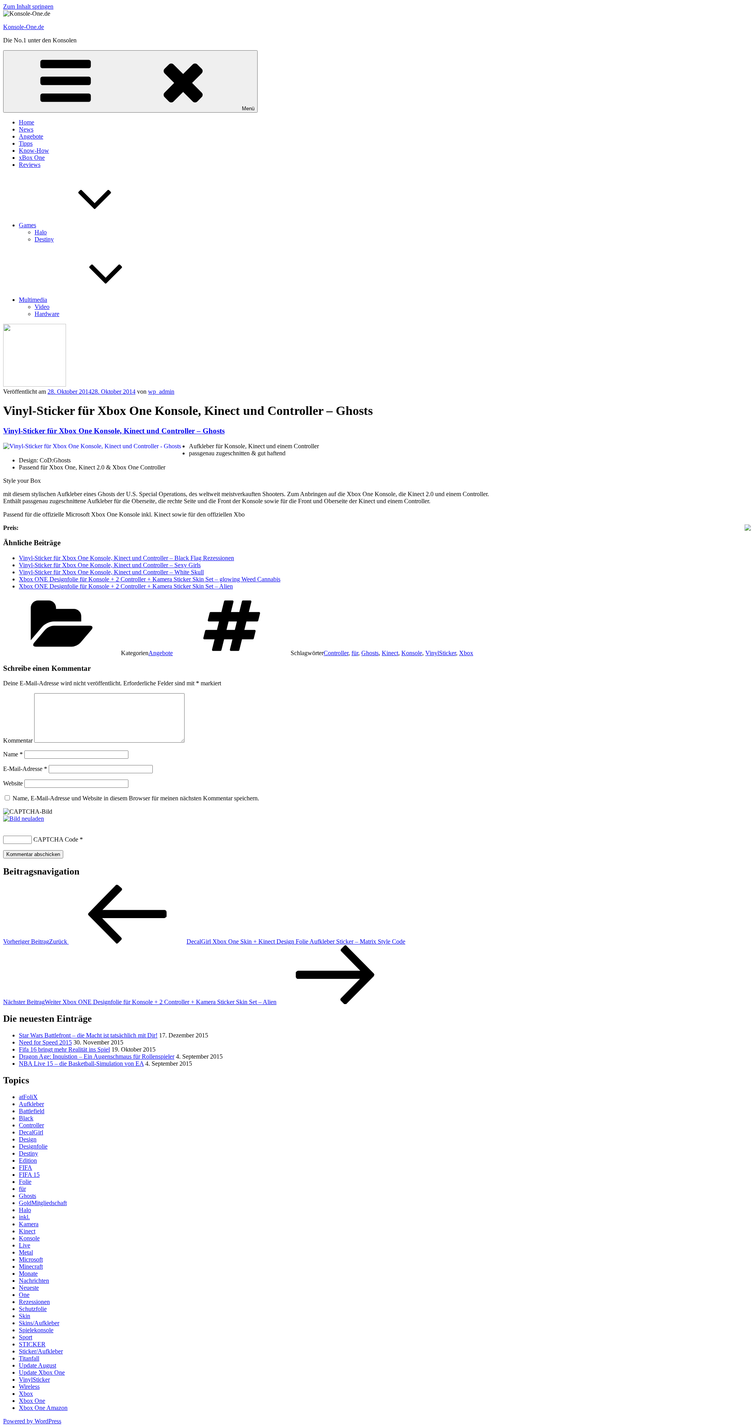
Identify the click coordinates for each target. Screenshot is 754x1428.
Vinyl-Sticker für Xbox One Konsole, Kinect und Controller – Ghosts (114, 431)
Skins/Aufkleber (39, 1323)
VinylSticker (440, 653)
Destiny (44, 239)
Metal (26, 1252)
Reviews (29, 164)
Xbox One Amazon (43, 1407)
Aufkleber (31, 1104)
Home (26, 122)
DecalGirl (31, 1132)
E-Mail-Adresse (25, 768)
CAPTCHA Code (55, 839)
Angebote (31, 136)
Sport (25, 1337)
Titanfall (29, 1358)
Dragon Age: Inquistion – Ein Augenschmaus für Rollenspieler (96, 1056)
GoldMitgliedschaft (43, 1203)
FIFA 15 (29, 1174)
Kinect (390, 653)
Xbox (466, 653)
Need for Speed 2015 (45, 1042)
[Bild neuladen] (23, 818)
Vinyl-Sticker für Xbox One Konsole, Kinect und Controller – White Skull (111, 572)
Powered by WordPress (32, 1421)
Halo (41, 232)
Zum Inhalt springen (28, 6)
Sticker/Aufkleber (41, 1351)
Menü (248, 108)
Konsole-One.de (23, 27)
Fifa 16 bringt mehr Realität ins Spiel (64, 1049)
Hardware (47, 313)
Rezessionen (34, 1301)
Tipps (26, 143)
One (24, 1294)
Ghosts (370, 653)
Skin (24, 1316)
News (26, 129)
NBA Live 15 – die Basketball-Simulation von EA (81, 1063)
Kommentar (18, 740)
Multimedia (33, 299)
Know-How (34, 150)
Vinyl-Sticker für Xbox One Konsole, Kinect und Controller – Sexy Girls (110, 565)
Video (42, 306)
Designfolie (33, 1146)
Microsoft (31, 1259)
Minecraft (31, 1266)
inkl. (24, 1217)
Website (13, 783)
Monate (28, 1273)
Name (13, 754)
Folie (25, 1181)
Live (24, 1245)
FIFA (25, 1167)
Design (28, 1139)
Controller (336, 653)
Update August (37, 1365)
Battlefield (31, 1111)
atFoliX (28, 1097)
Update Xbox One (42, 1372)
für (354, 653)
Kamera (28, 1224)
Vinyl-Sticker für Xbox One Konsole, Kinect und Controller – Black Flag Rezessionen (126, 558)
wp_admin (161, 391)
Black (26, 1118)
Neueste (29, 1287)
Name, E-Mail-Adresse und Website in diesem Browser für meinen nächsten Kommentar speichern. (136, 798)
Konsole (411, 653)
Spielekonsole (36, 1330)
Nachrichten (34, 1280)
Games (27, 225)
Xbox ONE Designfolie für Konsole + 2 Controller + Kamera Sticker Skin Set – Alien (126, 586)
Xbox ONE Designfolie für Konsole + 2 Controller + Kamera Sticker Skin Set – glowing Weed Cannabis (149, 579)
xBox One (32, 157)
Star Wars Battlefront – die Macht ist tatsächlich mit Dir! (88, 1035)
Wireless (29, 1386)
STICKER (32, 1344)
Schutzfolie (33, 1309)
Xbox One (32, 1400)
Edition (28, 1160)
